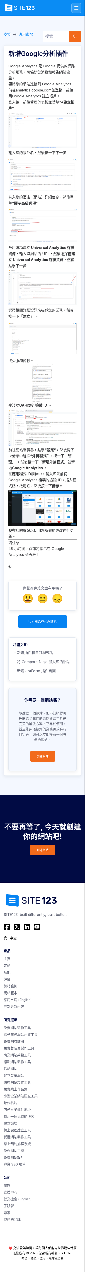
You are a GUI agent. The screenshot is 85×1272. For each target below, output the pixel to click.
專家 (7, 1213)
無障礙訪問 (56, 1258)
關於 (7, 1185)
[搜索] (75, 36)
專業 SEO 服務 (15, 1164)
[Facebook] (8, 926)
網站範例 (10, 986)
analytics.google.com (33, 90)
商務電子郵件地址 (17, 1109)
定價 (7, 965)
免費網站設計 (14, 1157)
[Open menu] (76, 8)
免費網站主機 (14, 1150)
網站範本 (10, 993)
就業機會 (18, 1199)
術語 (24, 1258)
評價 (7, 979)
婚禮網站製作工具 (17, 1082)
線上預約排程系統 (17, 1144)
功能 (7, 972)
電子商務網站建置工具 (21, 1034)
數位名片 (10, 1103)
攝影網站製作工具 (17, 1062)
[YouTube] (36, 926)
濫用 (43, 1258)
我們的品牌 (12, 1219)
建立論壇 (10, 1123)
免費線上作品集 (15, 1089)
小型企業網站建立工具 (21, 1096)
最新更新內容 (14, 1006)
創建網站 (43, 756)
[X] (17, 926)
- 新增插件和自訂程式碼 (33, 652)
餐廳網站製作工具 (17, 1137)
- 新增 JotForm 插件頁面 (34, 671)
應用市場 (26, 34)
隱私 (33, 1258)
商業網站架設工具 (17, 1055)
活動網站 (10, 1069)
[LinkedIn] (27, 926)
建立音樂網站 (14, 1075)
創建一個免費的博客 (19, 1116)
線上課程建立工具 (17, 1130)
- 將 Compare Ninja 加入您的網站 (41, 661)
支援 (7, 34)
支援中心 (10, 1192)
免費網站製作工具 (17, 1028)
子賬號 (9, 1206)
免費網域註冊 (14, 1041)
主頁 (7, 959)
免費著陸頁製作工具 (19, 1048)
